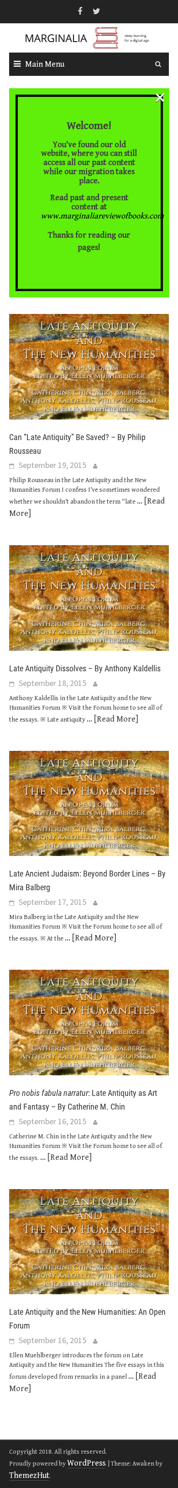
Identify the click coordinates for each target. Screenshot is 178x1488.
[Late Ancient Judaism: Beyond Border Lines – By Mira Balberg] (89, 803)
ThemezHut (29, 1475)
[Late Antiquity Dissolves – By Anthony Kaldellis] (89, 597)
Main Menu (44, 64)
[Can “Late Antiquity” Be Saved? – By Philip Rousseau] (89, 366)
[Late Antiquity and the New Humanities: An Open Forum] (89, 1241)
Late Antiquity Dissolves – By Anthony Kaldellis (85, 668)
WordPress (86, 1463)
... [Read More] (112, 719)
